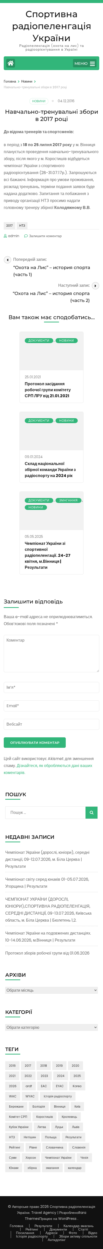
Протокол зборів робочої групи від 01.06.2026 (47, 953)
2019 (59, 1065)
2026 (12, 1086)
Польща (50, 1137)
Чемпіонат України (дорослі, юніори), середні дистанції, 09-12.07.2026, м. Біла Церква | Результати (47, 859)
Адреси (52, 1232)
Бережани (16, 1106)
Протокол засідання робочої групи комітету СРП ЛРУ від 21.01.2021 (48, 390)
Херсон (31, 1157)
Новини (39, 101)
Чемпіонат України (58, 1157)
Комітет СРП (18, 1117)
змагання (52, 1168)
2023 (44, 1076)
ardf (29, 1086)
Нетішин (30, 1137)
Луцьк (59, 1127)
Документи (39, 340)
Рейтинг (14, 1147)
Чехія (84, 1157)
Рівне (33, 1147)
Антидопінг (57, 1239)
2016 (12, 1065)
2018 (43, 1065)
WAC (12, 1096)
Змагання (68, 500)
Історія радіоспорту (58, 1096)
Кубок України (18, 1127)
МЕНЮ (81, 63)
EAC (44, 1086)
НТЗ (22, 225)
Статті (83, 1229)
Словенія (79, 1147)
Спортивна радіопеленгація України (51, 25)
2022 (28, 1076)
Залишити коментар (45, 235)
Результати (74, 1137)
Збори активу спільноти (78, 1236)
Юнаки (13, 1168)
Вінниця (60, 1106)
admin (13, 235)
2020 (75, 1065)
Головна (16, 1225)
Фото (73, 1232)
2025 (77, 1076)
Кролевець (69, 1117)
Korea (77, 1086)
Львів (75, 1127)
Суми (12, 1157)
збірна (32, 1168)
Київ (77, 1106)
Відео (92, 1232)
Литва (42, 1127)
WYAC (30, 1096)
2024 (60, 1076)
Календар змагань (79, 1225)
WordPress (67, 1218)
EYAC (60, 1086)
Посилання (25, 1232)
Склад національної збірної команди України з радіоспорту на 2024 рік (50, 470)
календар (75, 1168)
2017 (9, 225)
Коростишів (44, 1117)
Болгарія (38, 1106)
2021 (12, 1076)
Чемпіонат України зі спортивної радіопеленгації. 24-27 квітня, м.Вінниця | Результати (47, 555)
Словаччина (54, 1147)
